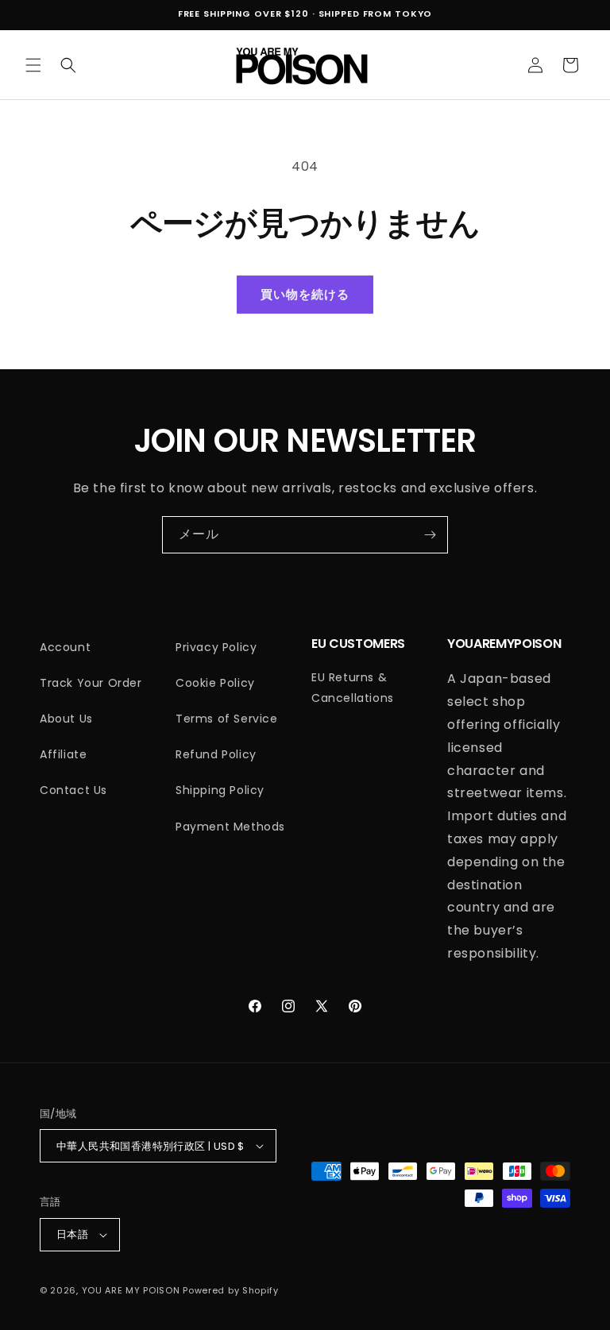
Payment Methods (230, 827)
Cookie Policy (215, 683)
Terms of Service (227, 719)
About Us (66, 719)
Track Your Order (91, 683)
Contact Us (73, 790)
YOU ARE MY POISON (131, 1290)
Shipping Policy (220, 790)
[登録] (429, 534)
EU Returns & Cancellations (352, 687)
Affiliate (63, 754)
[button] (33, 65)
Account (65, 647)
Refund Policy (216, 754)
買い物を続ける (305, 294)
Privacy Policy (216, 647)
